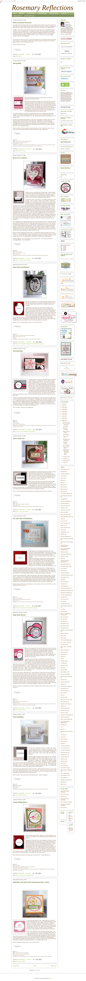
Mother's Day (63, 633)
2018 (63, 404)
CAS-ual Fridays (64, 503)
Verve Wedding (18, 717)
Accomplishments (31, 13)
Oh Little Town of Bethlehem (22, 518)
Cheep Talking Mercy (20, 802)
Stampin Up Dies (64, 710)
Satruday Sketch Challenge (66, 676)
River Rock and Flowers (21, 267)
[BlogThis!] (36, 54)
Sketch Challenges (54, 13)
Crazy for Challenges (65, 536)
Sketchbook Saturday (65, 703)
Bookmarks (63, 491)
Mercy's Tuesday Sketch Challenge (23, 343)
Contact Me (63, 13)
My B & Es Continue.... (20, 158)
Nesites (62, 635)
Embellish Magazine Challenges (65, 561)
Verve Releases (64, 773)
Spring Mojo (17, 63)
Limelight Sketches (65, 603)
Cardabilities (63, 499)
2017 (63, 405)
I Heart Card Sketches (65, 588)
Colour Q (62, 525)
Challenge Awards (17, 15)
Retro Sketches (64, 671)
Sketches (62, 706)
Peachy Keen (63, 652)
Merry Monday (64, 616)
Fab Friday (63, 568)
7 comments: (28, 54)
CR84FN (62, 534)
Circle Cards (63, 512)
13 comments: (28, 873)
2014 (63, 411)
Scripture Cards (64, 681)
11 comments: (29, 429)
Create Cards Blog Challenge (67, 538)
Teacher (62, 736)
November (65, 456)
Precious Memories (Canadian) (65, 799)
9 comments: (28, 509)
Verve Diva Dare (64, 767)
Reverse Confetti (64, 674)
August (64, 462)
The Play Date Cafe (65, 750)
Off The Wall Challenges (66, 640)
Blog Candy (63, 486)
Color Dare (63, 521)
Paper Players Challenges (66, 646)
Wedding (24, 795)
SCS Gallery (21, 13)
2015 (63, 409)
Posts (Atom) (37, 970)
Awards (62, 480)
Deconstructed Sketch (65, 554)
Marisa (68, 22)
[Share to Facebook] (39, 54)
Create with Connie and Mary (67, 541)
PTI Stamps (63, 665)
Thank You (63, 739)
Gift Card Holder (64, 581)
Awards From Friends (29, 15)
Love (62, 609)
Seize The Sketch (64, 690)
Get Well (62, 579)
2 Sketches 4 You (64, 469)
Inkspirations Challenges (66, 590)
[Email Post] (33, 54)
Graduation (63, 583)
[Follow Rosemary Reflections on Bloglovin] (66, 72)
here (54, 841)
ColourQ (62, 529)
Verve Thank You (19, 438)
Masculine (63, 611)
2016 (63, 407)
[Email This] (35, 54)
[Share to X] (37, 54)
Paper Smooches (64, 649)
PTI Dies (62, 663)
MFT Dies (63, 619)
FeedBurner (69, 53)
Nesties (17, 260)
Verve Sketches (27, 260)
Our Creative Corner (65, 642)
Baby (62, 482)
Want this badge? (67, 368)
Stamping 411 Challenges (66, 714)
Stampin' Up (63, 712)
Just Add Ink (63, 597)
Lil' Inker (62, 601)
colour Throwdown (64, 527)
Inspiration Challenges (65, 594)
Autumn (62, 478)
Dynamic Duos (64, 556)
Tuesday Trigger (64, 756)
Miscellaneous (19, 56)
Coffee (62, 518)
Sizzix (62, 695)
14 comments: (29, 341)
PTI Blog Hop (63, 660)
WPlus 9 (62, 784)
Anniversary (63, 475)
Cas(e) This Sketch (65, 505)
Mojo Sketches (19, 150)
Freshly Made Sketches (66, 575)
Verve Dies (63, 765)
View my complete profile (66, 34)
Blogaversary (63, 489)
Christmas (63, 507)
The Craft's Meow (64, 747)
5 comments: (28, 605)
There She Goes (64, 752)
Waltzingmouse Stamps (66, 779)
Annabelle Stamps (64, 473)
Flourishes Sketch (64, 572)
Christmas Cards (19, 431)
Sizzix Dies (63, 697)
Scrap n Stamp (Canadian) (66, 802)
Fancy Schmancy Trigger (66, 273)
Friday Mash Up (64, 577)
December (65, 422)
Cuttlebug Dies (26, 431)
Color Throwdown (64, 523)
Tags (62, 729)
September (65, 460)
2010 (63, 418)
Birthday (62, 484)
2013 (63, 413)
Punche (62, 667)
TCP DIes (63, 734)
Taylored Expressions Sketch (67, 731)
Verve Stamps (64, 777)
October (65, 458)
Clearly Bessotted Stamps (66, 516)
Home (14, 13)
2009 (63, 420)
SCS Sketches (64, 688)
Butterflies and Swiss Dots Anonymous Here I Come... (31, 882)
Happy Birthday (64, 586)
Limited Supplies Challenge (66, 605)
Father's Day (63, 570)
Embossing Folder (64, 564)
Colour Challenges (42, 13)
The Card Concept (64, 745)
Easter (62, 558)
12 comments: (28, 793)
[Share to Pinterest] (40, 54)
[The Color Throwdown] (68, 135)
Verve (20, 511)
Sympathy (41, 343)
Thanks (62, 743)
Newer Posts (16, 965)
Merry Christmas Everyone (22, 22)
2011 (63, 416)
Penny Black (36, 343)
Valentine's (63, 758)
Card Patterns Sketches (66, 493)
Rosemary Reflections (42, 7)
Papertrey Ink (63, 796)
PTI (61, 658)
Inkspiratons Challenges (66, 592)
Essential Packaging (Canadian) (65, 791)
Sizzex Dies (63, 692)
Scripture (62, 679)
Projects (62, 656)
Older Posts (53, 965)
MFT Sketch (63, 621)
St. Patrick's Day (64, 708)
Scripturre (63, 684)
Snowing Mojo (18, 351)
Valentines (21, 260)
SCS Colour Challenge (65, 686)
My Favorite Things (65, 794)
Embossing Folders (65, 566)
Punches (24, 150)
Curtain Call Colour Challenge (65, 546)
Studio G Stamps (64, 717)
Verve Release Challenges (66, 769)
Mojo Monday (63, 625)
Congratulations (64, 532)
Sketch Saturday (64, 701)
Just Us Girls (63, 599)
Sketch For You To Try (65, 699)
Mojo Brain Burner (19, 615)
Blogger (49, 978)
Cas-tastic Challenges (65, 501)
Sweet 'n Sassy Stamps (66, 719)
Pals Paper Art (64, 644)
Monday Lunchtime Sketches (67, 630)
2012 (63, 414)
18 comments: (29, 148)
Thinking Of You (64, 754)
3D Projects (63, 471)
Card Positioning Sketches (66, 495)
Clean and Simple (64, 514)
